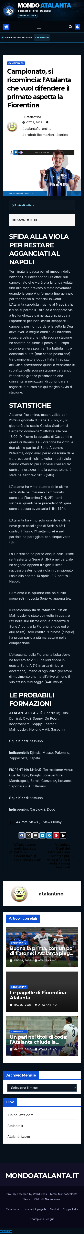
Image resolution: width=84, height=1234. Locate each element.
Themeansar (52, 1199)
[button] (70, 27)
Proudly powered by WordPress (27, 1194)
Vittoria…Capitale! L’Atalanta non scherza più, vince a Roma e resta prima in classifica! (58, 856)
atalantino (34, 117)
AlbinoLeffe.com (20, 1115)
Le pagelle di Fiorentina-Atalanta (39, 995)
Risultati (55, 1209)
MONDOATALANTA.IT (42, 1175)
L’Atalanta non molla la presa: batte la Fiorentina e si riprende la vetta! (27, 852)
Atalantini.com (18, 1137)
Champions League (42, 1219)
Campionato (16, 63)
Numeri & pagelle (35, 1209)
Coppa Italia (70, 1209)
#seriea (62, 135)
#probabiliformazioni (38, 135)
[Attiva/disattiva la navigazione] (39, 27)
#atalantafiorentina (36, 129)
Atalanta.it (15, 1126)
